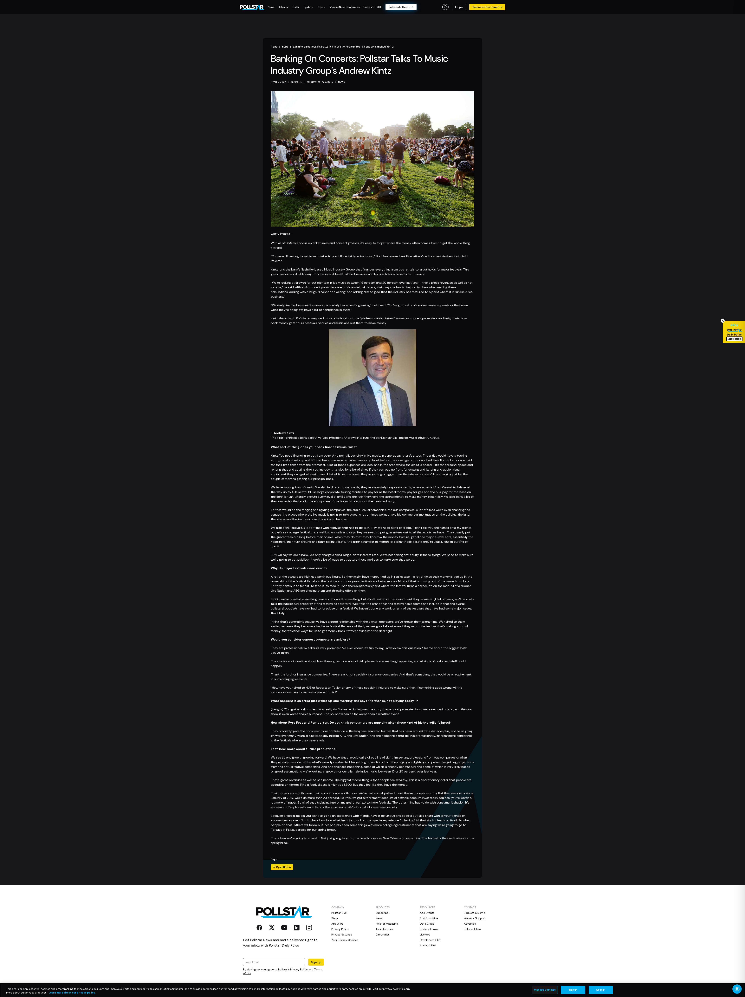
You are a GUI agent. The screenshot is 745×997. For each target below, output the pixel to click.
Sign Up (316, 962)
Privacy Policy (299, 969)
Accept (601, 989)
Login (459, 7)
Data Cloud (427, 923)
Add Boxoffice (429, 918)
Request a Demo (474, 913)
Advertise (470, 923)
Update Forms (429, 929)
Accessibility (428, 945)
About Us (337, 923)
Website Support (475, 918)
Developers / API (430, 940)
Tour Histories (384, 929)
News (341, 81)
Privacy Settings (341, 934)
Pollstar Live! (339, 913)
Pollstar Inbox (472, 929)
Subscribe (382, 913)
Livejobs (425, 934)
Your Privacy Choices (344, 940)
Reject (573, 989)
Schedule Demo (399, 7)
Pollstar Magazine (387, 923)
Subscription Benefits (487, 7)
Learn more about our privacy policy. (72, 992)
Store (335, 918)
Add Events (427, 913)
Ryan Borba (282, 867)
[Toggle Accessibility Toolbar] (737, 989)
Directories (383, 934)
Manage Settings (545, 989)
